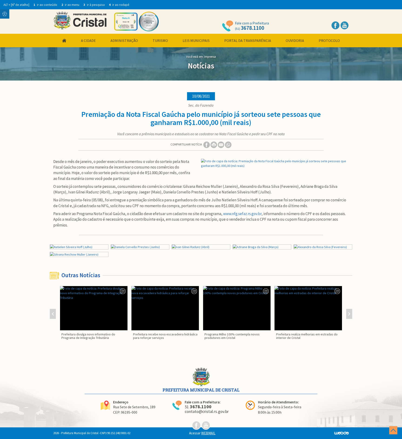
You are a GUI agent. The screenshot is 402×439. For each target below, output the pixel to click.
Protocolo (329, 40)
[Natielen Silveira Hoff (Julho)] (79, 247)
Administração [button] (124, 40)
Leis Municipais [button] (196, 40)
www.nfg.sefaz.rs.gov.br (242, 213)
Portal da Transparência (247, 40)
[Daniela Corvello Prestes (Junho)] (140, 247)
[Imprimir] (214, 144)
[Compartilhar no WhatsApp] (228, 144)
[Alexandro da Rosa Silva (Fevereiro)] (323, 247)
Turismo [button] (160, 40)
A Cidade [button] (88, 40)
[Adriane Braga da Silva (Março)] (262, 247)
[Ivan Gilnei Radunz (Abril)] (201, 247)
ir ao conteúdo (46, 5)
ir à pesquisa (94, 5)
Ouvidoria (295, 40)
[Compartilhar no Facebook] (207, 144)
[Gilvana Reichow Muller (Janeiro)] (79, 254)
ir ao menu (70, 5)
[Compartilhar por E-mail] (221, 144)
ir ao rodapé (119, 5)
